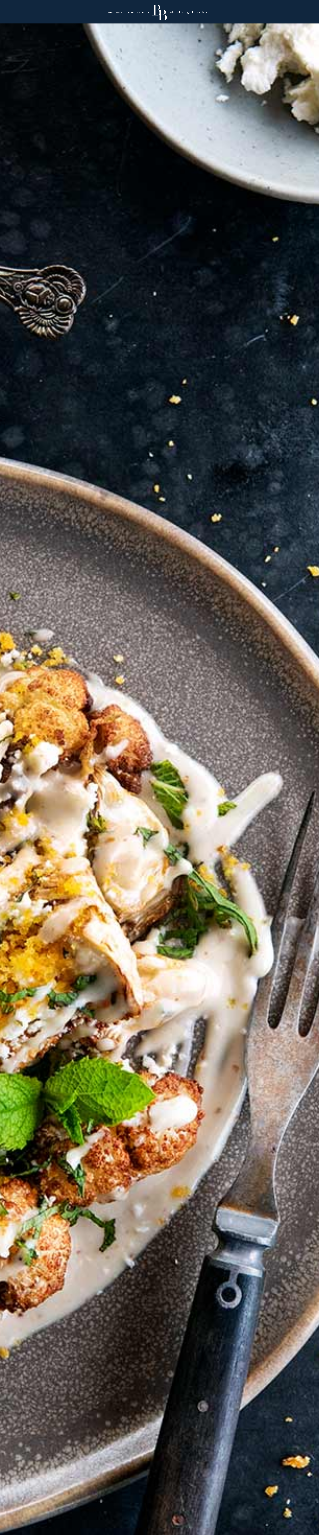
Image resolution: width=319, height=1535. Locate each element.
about (175, 13)
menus (114, 13)
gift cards (196, 13)
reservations (138, 13)
